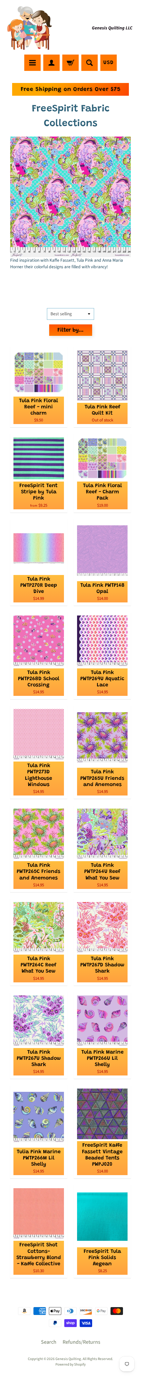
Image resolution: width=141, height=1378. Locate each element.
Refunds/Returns (81, 1342)
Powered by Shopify (70, 1364)
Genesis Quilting (68, 1358)
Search (48, 1342)
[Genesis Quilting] (29, 28)
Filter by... (70, 330)
